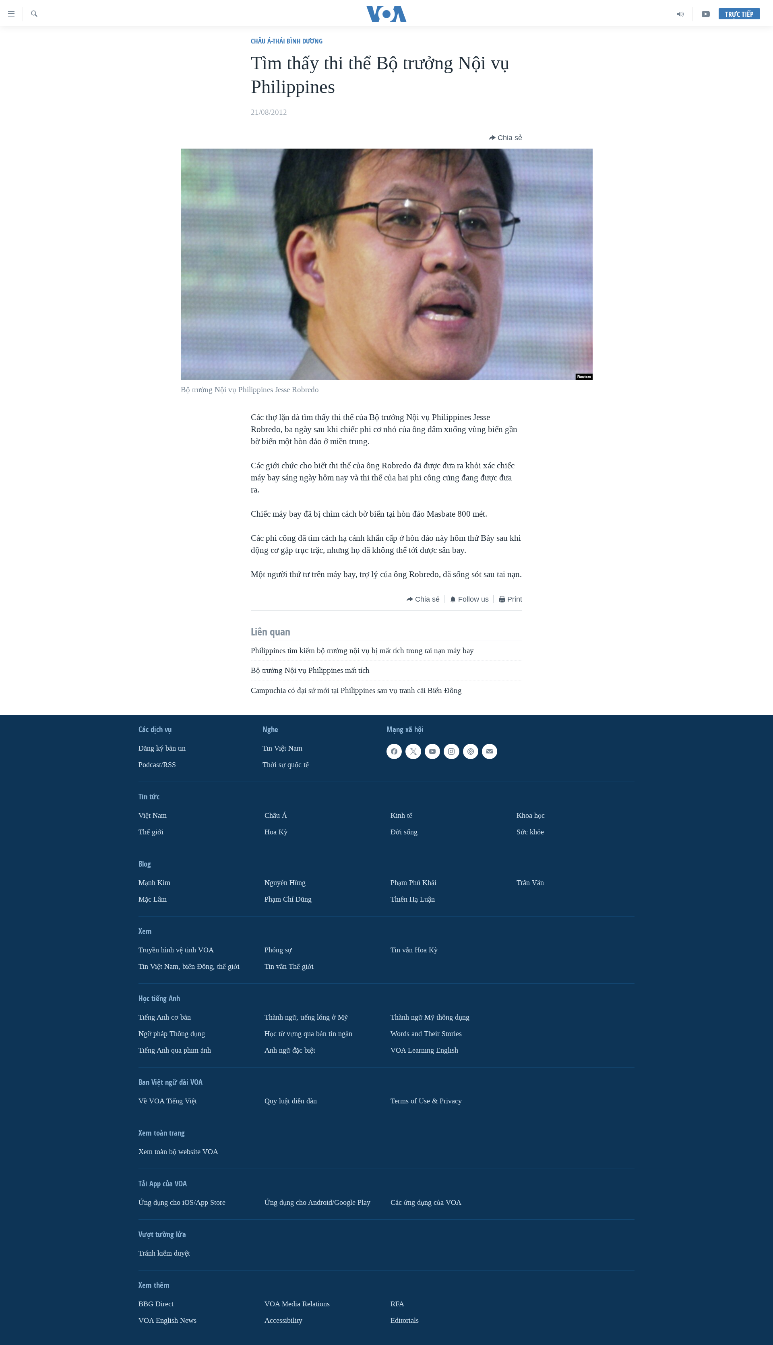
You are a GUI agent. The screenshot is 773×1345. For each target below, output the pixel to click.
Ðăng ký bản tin (162, 748)
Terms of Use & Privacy (426, 1101)
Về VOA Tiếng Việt (167, 1101)
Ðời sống (404, 832)
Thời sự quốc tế (285, 765)
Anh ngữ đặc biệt (290, 1050)
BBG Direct (156, 1304)
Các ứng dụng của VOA (426, 1202)
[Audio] (680, 14)
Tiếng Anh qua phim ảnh (174, 1050)
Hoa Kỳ (276, 832)
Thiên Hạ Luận (413, 899)
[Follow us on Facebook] (394, 751)
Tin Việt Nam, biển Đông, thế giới (189, 966)
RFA (397, 1304)
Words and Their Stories (426, 1034)
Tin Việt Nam (282, 748)
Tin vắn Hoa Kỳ (414, 950)
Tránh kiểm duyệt (164, 1253)
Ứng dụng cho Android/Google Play (317, 1202)
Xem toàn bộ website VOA (178, 1152)
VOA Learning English (424, 1050)
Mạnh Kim (154, 883)
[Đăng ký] (489, 751)
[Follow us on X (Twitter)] (413, 751)
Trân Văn (530, 883)
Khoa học (531, 815)
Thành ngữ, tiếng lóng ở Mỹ (306, 1017)
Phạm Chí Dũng (288, 899)
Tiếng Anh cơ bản (164, 1017)
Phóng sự (278, 950)
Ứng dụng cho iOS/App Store (181, 1202)
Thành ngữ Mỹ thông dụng (430, 1017)
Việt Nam (152, 815)
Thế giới (150, 832)
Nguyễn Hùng (285, 883)
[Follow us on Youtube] (432, 751)
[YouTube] (706, 14)
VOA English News (167, 1320)
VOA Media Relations (297, 1304)
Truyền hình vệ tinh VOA (176, 950)
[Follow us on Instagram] (451, 751)
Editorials (405, 1320)
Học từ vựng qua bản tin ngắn (308, 1034)
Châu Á (276, 815)
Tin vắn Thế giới (289, 966)
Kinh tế (401, 815)
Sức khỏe (530, 832)
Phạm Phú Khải (413, 883)
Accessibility (283, 1320)
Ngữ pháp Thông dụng (171, 1034)
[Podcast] (470, 751)
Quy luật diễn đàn (291, 1101)
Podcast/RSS (157, 765)
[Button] (505, 138)
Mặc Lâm (152, 899)
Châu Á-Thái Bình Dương (286, 41)
